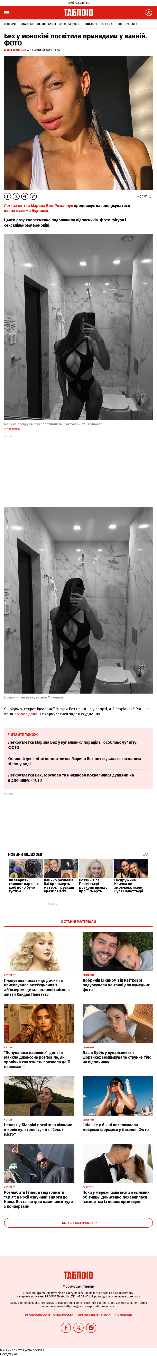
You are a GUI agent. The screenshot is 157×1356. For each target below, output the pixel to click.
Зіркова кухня (69, 24)
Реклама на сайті (37, 1314)
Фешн (40, 24)
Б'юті (52, 24)
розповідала (25, 714)
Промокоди (123, 1314)
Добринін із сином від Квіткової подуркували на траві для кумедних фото (116, 985)
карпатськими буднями (26, 210)
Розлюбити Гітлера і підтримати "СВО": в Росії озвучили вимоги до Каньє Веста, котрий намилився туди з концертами (38, 1199)
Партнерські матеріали (93, 1314)
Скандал (27, 24)
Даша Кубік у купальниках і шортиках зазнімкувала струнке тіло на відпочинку (117, 1057)
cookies (38, 1350)
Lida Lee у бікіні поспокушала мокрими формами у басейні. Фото (116, 1127)
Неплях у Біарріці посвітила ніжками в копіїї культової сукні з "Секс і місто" (38, 1130)
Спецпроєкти (127, 24)
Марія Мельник (15, 50)
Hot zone (107, 24)
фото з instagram (12, 429)
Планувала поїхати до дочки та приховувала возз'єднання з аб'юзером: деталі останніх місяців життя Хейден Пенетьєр (37, 987)
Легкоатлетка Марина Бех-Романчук (39, 205)
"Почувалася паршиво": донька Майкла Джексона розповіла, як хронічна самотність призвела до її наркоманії (37, 1059)
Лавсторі (90, 24)
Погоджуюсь (9, 1354)
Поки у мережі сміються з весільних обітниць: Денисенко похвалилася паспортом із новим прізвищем (116, 1197)
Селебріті (10, 24)
